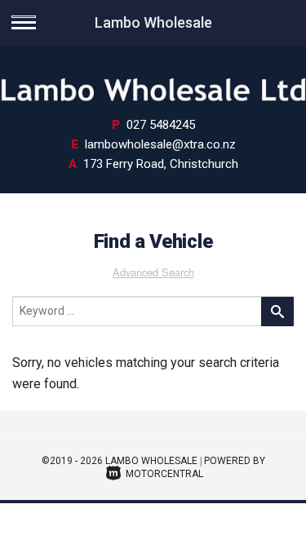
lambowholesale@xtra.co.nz (160, 144)
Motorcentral (164, 474)
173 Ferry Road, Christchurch (160, 164)
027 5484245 (160, 124)
